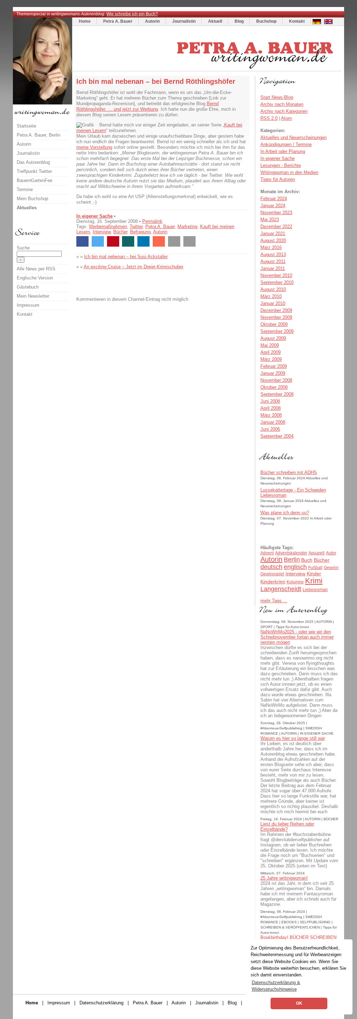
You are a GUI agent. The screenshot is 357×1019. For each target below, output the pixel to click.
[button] (82, 241)
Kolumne (295, 582)
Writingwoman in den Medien (289, 172)
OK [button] (299, 1003)
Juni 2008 (270, 401)
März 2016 (271, 247)
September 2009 (277, 331)
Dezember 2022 (276, 226)
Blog (239, 21)
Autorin (152, 21)
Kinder (314, 573)
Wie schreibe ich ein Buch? (132, 14)
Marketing (187, 226)
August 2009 (273, 338)
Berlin (292, 559)
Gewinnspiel (272, 574)
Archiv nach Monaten (281, 104)
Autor (331, 553)
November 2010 (276, 275)
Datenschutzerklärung (101, 1002)
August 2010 (273, 289)
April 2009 (270, 352)
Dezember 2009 (276, 310)
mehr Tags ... (273, 600)
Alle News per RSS (36, 268)
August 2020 (273, 240)
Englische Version (35, 278)
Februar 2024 (273, 198)
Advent (267, 553)
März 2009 (271, 359)
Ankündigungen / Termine (286, 144)
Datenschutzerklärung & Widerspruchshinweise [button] (276, 986)
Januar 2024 (272, 205)
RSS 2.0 (269, 118)
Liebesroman (315, 589)
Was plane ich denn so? (284, 512)
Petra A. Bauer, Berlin (38, 135)
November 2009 (276, 317)
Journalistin (184, 21)
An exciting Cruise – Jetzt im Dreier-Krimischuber (133, 266)
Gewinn (331, 567)
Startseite (26, 126)
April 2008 (270, 408)
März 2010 (271, 296)
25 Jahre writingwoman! (284, 878)
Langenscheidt (280, 588)
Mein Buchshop (32, 198)
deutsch (271, 566)
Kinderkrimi (272, 581)
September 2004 (277, 436)
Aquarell (317, 553)
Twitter (136, 226)
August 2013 (273, 254)
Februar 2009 (273, 366)
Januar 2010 (272, 303)
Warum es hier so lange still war (292, 738)
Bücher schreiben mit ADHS (288, 472)
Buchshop (266, 21)
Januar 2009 (272, 373)
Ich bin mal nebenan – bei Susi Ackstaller (126, 256)
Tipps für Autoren (277, 179)
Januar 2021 (272, 233)
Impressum (28, 305)
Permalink (152, 221)
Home (85, 21)
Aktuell (215, 21)
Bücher (120, 231)
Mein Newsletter (33, 296)
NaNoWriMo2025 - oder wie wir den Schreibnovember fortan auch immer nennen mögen (297, 637)
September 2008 (277, 394)
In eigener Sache (94, 216)
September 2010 (277, 282)
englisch (295, 566)
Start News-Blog (276, 97)
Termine (25, 189)
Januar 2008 (272, 422)
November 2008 (276, 380)
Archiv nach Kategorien (283, 111)
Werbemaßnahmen (108, 226)
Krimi (313, 580)
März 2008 (271, 415)
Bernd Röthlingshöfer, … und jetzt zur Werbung (147, 106)
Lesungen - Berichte (280, 165)
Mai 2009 (269, 345)
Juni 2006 (270, 429)
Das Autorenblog (33, 162)
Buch (306, 560)
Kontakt (297, 21)
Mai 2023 (269, 219)
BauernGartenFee (34, 180)
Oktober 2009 (274, 324)
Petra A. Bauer (117, 21)
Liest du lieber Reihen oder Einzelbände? (287, 826)
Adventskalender (291, 553)
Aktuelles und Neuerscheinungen (293, 137)
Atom (286, 118)
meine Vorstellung (94, 147)
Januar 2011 (272, 268)
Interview (102, 231)
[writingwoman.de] (207, 69)
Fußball (315, 567)
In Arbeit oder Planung (282, 151)
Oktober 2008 (274, 387)
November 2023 (276, 212)
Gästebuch (28, 287)
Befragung (140, 231)
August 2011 (273, 261)
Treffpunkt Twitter (34, 171)
